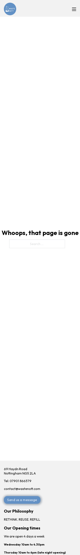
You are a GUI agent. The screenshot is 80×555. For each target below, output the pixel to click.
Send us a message (22, 500)
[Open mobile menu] (74, 9)
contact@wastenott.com (22, 489)
